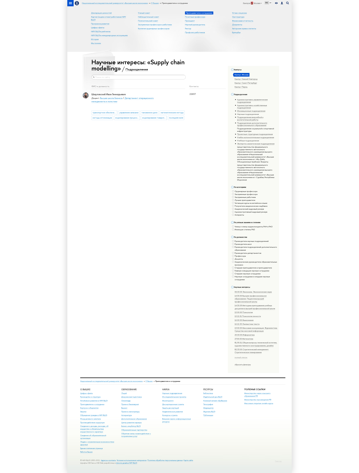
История (95, 39)
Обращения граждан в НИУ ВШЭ (93, 415)
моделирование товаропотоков (154, 117)
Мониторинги (167, 400)
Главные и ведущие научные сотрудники (252, 270)
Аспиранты (239, 215)
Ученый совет (144, 13)
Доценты (239, 259)
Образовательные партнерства (134, 430)
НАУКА (165, 389)
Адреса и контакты (108, 460)
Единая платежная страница (91, 448)
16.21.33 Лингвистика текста (247, 324)
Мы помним (96, 43)
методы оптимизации (102, 117)
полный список (241, 357)
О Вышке (149, 381)
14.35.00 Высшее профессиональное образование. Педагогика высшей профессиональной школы (251, 298)
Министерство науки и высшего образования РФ (257, 394)
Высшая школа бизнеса (111, 98)
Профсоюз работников (195, 32)
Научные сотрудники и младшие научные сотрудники (252, 278)
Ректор (188, 28)
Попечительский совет (148, 20)
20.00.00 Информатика (245, 335)
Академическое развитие (172, 411)
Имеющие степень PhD (245, 229)
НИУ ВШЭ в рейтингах (101, 31)
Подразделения (137, 69)
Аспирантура (126, 415)
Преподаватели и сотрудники (92, 404)
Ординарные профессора (246, 191)
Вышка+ (124, 408)
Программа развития (100, 23)
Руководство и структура (90, 397)
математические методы (172, 112)
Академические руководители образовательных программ (256, 263)
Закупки (83, 411)
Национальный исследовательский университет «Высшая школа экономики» (111, 381)
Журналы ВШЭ (209, 411)
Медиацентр (208, 408)
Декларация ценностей (101, 13)
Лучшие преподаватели (245, 200)
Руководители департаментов (248, 253)
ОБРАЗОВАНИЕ (129, 389)
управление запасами (128, 112)
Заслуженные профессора (246, 194)
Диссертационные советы (173, 404)
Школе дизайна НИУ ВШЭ (126, 463)
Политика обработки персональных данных (165, 460)
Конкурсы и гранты (170, 415)
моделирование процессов (127, 117)
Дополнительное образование (134, 419)
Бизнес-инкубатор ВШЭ (131, 426)
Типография (208, 404)
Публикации (208, 415)
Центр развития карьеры (131, 422)
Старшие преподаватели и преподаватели (253, 267)
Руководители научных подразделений (252, 241)
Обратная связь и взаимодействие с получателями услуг (136, 435)
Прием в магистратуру (130, 411)
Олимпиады (126, 400)
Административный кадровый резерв (251, 212)
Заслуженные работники (245, 197)
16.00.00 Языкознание (244, 320)
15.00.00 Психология (244, 312)
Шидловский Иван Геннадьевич (108, 94)
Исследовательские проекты (174, 397)
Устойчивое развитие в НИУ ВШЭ (94, 400)
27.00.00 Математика (244, 338)
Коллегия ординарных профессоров (153, 28)
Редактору (278, 461)
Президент (190, 20)
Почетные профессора (195, 17)
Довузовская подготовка (131, 397)
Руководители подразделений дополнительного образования (256, 248)
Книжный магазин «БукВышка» (215, 400)
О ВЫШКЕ (85, 389)
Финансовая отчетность (242, 20)
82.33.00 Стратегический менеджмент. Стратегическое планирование (252, 351)
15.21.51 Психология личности (248, 316)
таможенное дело (149, 112)
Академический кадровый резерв (249, 209)
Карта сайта (188, 460)
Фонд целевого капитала (90, 419)
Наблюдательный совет (148, 17)
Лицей (124, 393)
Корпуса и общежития (89, 408)
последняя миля (176, 117)
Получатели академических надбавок (251, 206)
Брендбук (236, 32)
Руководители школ (243, 244)
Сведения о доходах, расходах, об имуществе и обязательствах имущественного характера (94, 429)
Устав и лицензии (239, 13)
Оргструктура (238, 17)
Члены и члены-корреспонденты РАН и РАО (254, 226)
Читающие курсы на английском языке (251, 203)
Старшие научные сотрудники (248, 273)
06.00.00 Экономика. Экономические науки (253, 292)
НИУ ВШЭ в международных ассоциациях (109, 35)
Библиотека (208, 393)
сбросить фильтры (243, 364)
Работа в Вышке (86, 452)
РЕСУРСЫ (208, 389)
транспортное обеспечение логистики (105, 112)
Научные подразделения (172, 393)
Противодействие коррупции (92, 422)
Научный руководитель (195, 24)
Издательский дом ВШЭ (212, 397)
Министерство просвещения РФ (257, 400)
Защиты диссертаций (170, 408)
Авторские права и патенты (244, 28)
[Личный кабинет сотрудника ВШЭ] (282, 3)
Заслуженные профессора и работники (155, 24)
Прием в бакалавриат (130, 404)
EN (270, 3)
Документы (237, 24)
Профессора (240, 256)
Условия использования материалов (132, 460)
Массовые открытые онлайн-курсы (258, 403)
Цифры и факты (97, 27)
